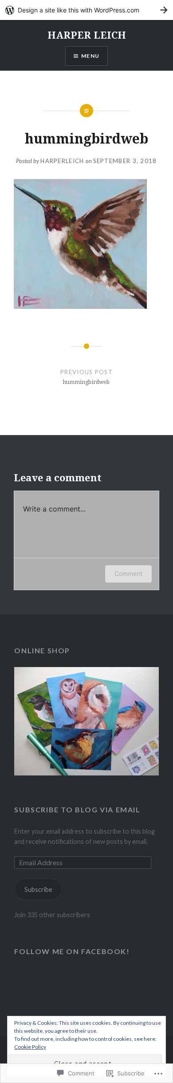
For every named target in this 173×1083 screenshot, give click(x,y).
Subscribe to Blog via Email (77, 809)
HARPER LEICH (86, 34)
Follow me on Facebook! (72, 951)
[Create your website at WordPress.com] (86, 10)
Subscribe (38, 889)
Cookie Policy (30, 1046)
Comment (128, 573)
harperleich (62, 160)
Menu (90, 55)
